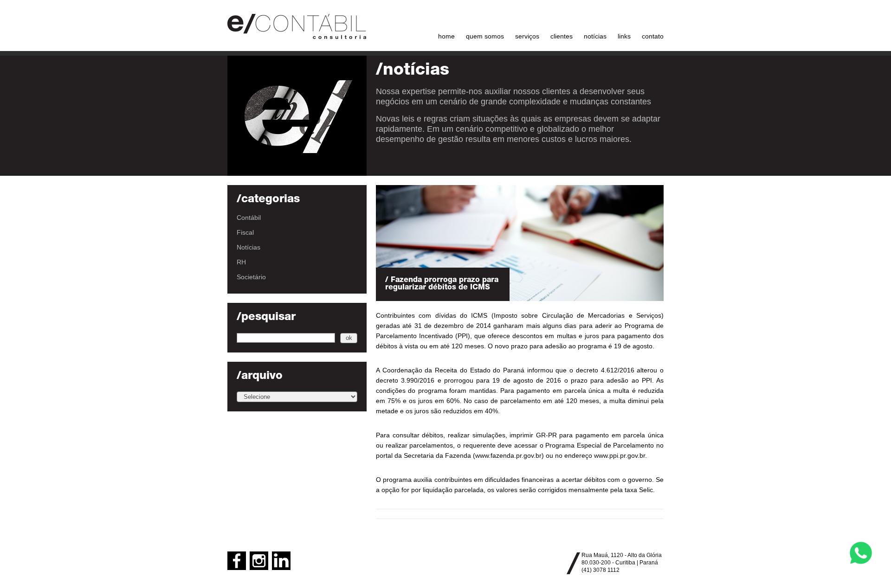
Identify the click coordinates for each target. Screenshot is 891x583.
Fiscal (245, 232)
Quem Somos (485, 36)
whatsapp (860, 552)
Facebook (236, 560)
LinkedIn (281, 560)
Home (446, 36)
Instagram (259, 560)
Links (624, 36)
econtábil (297, 25)
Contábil (249, 217)
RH (241, 262)
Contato (653, 36)
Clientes (561, 36)
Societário (251, 277)
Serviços (527, 36)
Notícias (595, 36)
